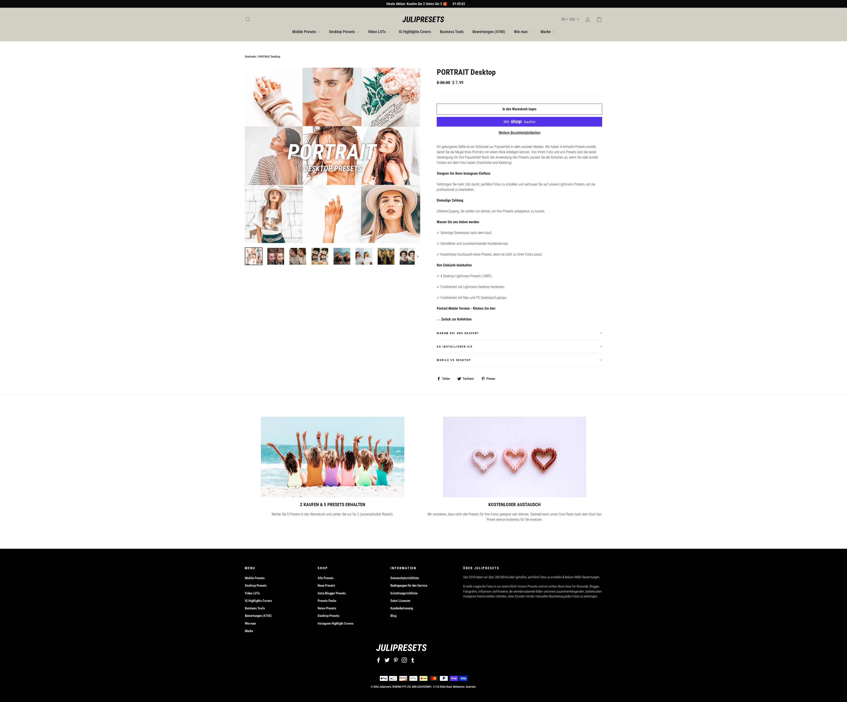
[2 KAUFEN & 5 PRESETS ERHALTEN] (332, 457)
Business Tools (452, 31)
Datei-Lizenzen (400, 601)
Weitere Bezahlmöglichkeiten (519, 133)
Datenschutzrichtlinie (404, 578)
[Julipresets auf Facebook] (378, 660)
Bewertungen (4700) (488, 31)
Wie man (521, 31)
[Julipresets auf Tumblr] (413, 660)
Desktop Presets (342, 31)
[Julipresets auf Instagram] (404, 660)
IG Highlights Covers (415, 31)
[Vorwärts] (417, 256)
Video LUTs (377, 31)
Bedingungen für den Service (408, 586)
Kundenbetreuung (401, 608)
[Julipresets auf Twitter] (387, 660)
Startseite (250, 56)
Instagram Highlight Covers (336, 623)
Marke (546, 31)
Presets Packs (327, 601)
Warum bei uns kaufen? (458, 333)
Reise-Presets (327, 608)
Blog (393, 616)
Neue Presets (326, 586)
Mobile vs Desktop (454, 360)
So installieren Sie (455, 346)
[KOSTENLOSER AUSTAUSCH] (514, 457)
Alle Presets (326, 578)
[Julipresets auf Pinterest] (395, 660)
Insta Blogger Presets (332, 593)
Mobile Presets (304, 31)
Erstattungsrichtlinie (404, 593)
